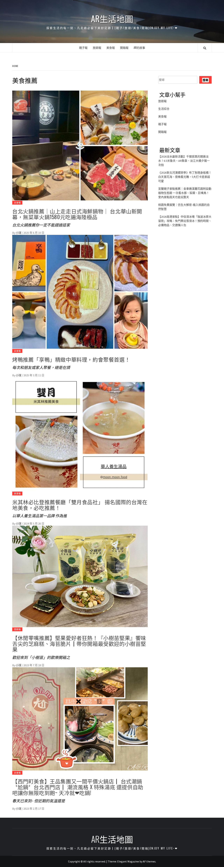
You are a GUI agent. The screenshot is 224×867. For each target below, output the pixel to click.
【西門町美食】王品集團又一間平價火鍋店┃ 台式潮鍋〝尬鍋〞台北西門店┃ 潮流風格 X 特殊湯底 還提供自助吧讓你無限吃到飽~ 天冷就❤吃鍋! (77, 787)
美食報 (110, 47)
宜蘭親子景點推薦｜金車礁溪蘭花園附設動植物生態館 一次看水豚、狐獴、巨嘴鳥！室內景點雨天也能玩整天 (184, 193)
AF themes (149, 861)
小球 (19, 232)
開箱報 (124, 47)
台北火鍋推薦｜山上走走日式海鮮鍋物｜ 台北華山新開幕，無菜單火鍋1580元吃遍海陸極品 (77, 214)
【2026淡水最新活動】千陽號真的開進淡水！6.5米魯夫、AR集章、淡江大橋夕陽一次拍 (184, 161)
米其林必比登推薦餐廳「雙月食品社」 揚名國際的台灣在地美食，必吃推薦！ (80, 504)
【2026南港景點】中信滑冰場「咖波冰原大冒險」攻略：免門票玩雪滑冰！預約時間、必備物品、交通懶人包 (184, 221)
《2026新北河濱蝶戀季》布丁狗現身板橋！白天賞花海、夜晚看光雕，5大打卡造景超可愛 (184, 177)
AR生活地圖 (112, 18)
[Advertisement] (185, 263)
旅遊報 (97, 47)
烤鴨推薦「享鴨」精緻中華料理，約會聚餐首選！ (71, 359)
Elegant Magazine (128, 861)
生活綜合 (163, 109)
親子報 (83, 47)
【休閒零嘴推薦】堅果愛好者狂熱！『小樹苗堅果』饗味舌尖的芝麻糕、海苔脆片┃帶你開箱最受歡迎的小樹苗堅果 (79, 643)
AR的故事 (139, 47)
